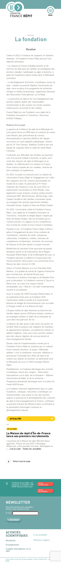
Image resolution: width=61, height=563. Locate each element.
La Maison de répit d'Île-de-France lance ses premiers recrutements (28, 435)
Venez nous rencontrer (7, 484)
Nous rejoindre (43, 490)
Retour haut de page (21, 461)
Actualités (15, 419)
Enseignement (12, 545)
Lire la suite (15, 449)
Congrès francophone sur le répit (18, 550)
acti (49, 559)
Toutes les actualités (32, 449)
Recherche (10, 540)
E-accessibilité (40, 535)
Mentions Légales (42, 540)
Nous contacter (43, 484)
